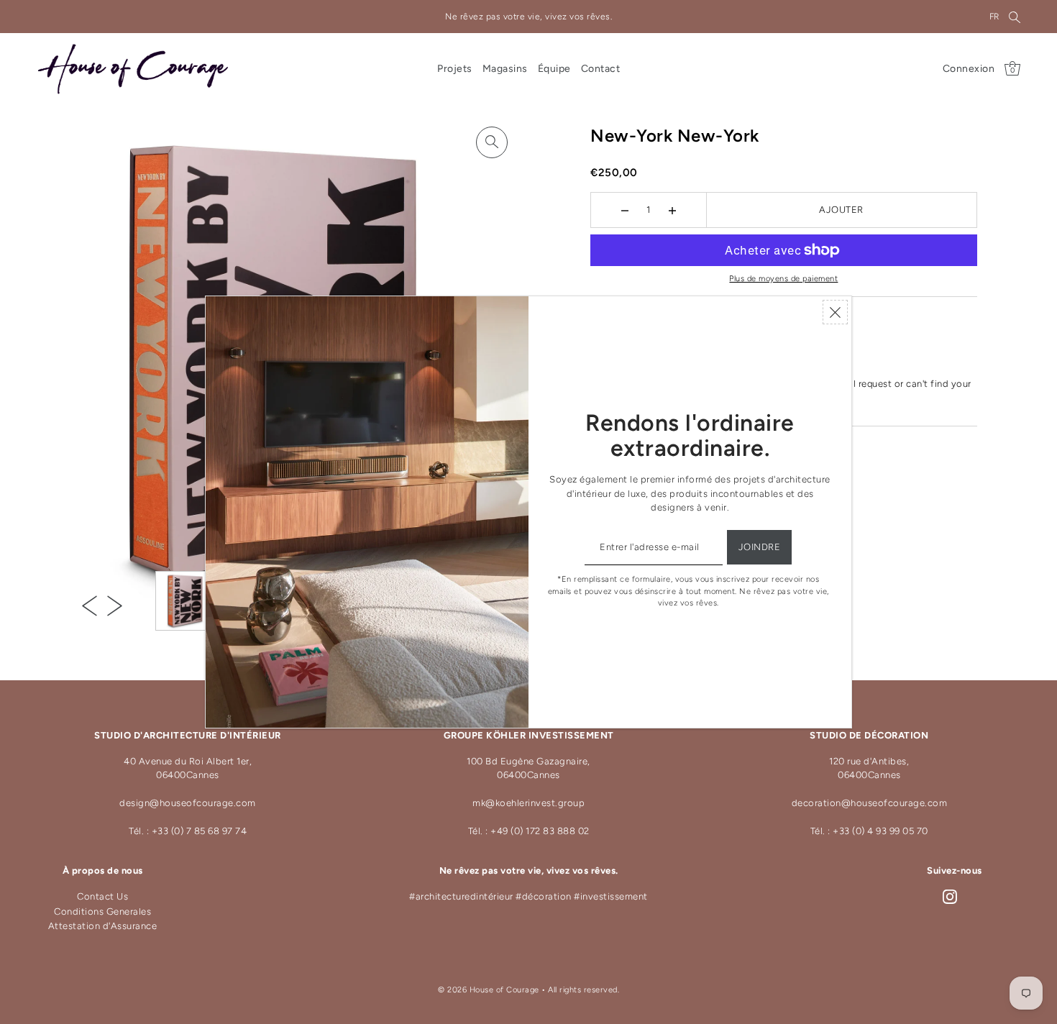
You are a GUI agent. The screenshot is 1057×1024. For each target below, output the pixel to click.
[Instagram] (950, 897)
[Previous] (89, 605)
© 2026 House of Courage (488, 990)
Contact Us (102, 896)
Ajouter (841, 209)
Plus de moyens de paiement (783, 278)
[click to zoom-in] (492, 142)
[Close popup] (835, 312)
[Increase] (672, 210)
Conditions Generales (102, 911)
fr (994, 17)
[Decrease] (625, 210)
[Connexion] (1014, 16)
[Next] (114, 605)
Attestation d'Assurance (102, 925)
